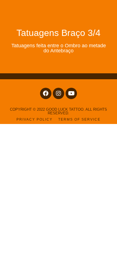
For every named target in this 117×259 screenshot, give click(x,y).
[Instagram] (58, 93)
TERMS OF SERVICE (79, 119)
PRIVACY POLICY (34, 119)
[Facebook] (45, 93)
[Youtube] (71, 93)
